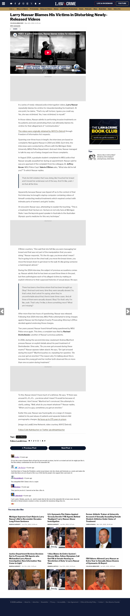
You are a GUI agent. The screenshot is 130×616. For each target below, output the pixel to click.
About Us (27, 602)
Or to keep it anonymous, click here (105, 158)
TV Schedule (34, 9)
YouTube (122, 3)
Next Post (128, 311)
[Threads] (27, 5)
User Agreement (73, 602)
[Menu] (3, 3)
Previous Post (2, 311)
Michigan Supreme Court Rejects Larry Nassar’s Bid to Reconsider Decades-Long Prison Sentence (26, 519)
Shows (56, 9)
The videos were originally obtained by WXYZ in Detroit (41, 131)
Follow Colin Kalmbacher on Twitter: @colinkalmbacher (41, 430)
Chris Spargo (90, 524)
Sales (110, 9)
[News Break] (39, 5)
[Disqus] (48, 479)
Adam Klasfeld (53, 566)
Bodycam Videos (46, 9)
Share (15, 29)
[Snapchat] (35, 5)
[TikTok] (19, 5)
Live (11, 9)
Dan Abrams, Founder (113, 602)
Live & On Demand (105, 3)
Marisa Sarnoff (15, 524)
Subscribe (117, 9)
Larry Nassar (21, 437)
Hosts (81, 9)
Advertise (35, 602)
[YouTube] (11, 5)
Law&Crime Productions (68, 9)
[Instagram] (23, 5)
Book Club (102, 9)
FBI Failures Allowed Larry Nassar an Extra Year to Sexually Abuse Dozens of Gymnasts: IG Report (102, 561)
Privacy (52, 602)
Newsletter (44, 602)
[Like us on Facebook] (15, 5)
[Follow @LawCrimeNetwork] (31, 5)
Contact (101, 602)
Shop (95, 9)
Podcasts (88, 9)
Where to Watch (22, 9)
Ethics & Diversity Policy (88, 602)
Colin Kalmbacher (16, 23)
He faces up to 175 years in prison (52, 419)
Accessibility (61, 602)
